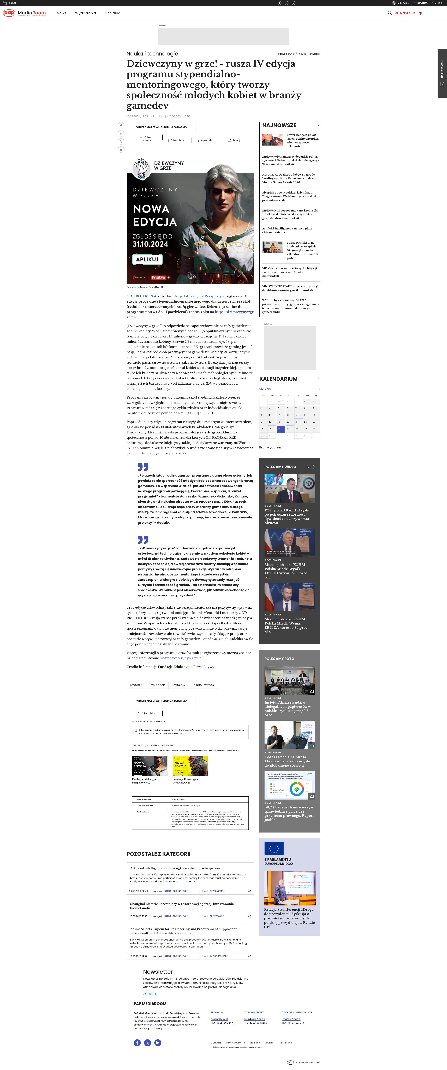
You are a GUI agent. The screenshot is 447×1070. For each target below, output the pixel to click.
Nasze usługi (411, 13)
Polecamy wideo (280, 466)
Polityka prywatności (235, 1042)
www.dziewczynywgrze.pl (181, 658)
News (61, 13)
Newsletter (442, 69)
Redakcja (217, 1012)
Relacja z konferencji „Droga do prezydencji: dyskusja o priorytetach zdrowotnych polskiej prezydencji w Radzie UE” (289, 918)
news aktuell (217, 891)
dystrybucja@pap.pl (254, 1018)
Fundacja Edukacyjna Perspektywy (196, 296)
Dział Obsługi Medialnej (297, 1012)
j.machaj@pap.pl (291, 1018)
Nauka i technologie (309, 53)
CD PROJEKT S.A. (142, 296)
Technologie (158, 685)
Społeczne (136, 685)
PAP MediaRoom (150, 1003)
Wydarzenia (85, 13)
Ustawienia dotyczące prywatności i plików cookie (237, 1047)
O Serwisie (216, 1042)
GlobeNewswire (219, 956)
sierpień (265, 389)
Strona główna (286, 53)
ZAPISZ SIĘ (150, 994)
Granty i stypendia (204, 685)
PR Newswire (217, 916)
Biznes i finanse (273, 697)
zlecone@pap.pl (219, 1018)
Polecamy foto (279, 658)
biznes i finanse (273, 505)
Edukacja (179, 685)
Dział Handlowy (254, 1012)
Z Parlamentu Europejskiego (279, 861)
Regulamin (255, 1042)
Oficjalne (112, 13)
